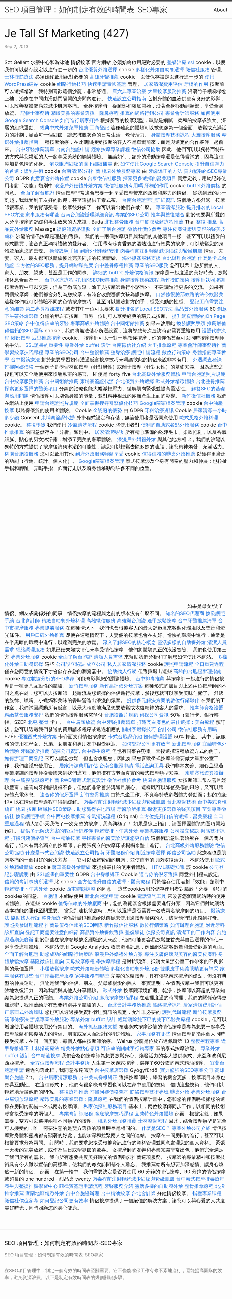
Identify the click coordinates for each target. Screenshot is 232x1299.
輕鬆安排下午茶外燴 (116, 831)
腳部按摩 (21, 338)
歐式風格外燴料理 (198, 417)
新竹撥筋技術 (174, 280)
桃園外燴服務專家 (121, 171)
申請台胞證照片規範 (203, 374)
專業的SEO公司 (132, 214)
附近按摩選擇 (151, 852)
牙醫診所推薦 (35, 751)
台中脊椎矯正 (106, 874)
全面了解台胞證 (37, 193)
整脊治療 (176, 62)
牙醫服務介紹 (120, 852)
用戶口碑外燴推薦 (45, 635)
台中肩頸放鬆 (80, 722)
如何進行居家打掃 (79, 120)
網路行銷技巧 (71, 84)
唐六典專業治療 (129, 91)
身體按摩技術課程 (171, 135)
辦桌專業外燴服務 (50, 1019)
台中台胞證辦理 (82, 1193)
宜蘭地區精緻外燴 (45, 1193)
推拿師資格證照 (207, 707)
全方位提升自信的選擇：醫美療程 (176, 816)
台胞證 (50, 896)
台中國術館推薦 (128, 323)
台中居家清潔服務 (58, 1077)
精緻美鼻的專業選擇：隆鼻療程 (85, 113)
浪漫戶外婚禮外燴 (136, 439)
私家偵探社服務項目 (105, 1106)
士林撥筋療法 (19, 77)
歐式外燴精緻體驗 (175, 381)
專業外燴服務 (25, 657)
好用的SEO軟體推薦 (97, 280)
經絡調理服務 (30, 649)
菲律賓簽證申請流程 (81, 1186)
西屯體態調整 (81, 889)
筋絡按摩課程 (167, 1005)
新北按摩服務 (187, 744)
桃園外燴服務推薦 (118, 1121)
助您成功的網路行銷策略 (66, 954)
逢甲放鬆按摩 (162, 620)
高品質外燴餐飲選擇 (102, 932)
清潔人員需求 (108, 657)
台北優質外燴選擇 (98, 69)
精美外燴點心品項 (81, 1048)
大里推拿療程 (162, 345)
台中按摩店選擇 (112, 1070)
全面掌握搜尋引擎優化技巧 (109, 403)
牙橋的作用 (196, 84)
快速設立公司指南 (127, 98)
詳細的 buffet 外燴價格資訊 (123, 272)
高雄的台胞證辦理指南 (197, 671)
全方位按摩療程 (47, 1063)
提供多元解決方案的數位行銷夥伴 (163, 700)
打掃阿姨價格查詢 (30, 838)
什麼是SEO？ (155, 1128)
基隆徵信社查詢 (47, 961)
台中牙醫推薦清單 (35, 149)
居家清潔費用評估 (163, 84)
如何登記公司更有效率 (146, 744)
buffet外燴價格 (203, 185)
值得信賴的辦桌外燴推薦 (168, 454)
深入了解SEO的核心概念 (129, 642)
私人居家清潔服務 (126, 664)
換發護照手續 (64, 251)
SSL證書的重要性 (44, 345)
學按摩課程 (108, 961)
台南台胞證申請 (73, 149)
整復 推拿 (206, 222)
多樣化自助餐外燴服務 (135, 968)
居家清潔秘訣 (109, 432)
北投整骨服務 (119, 222)
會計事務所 (78, 1063)
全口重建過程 (209, 664)
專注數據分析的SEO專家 (48, 678)
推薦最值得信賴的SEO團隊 (74, 925)
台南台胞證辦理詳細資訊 (148, 200)
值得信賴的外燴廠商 (80, 903)
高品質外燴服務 (191, 309)
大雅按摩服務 (206, 135)
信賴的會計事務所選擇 (29, 881)
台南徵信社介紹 (129, 345)
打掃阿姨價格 (19, 367)
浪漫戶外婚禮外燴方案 (79, 185)
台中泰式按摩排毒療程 (200, 1179)
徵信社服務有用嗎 (123, 185)
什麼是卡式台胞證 (44, 852)
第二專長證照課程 (45, 309)
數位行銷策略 (176, 352)
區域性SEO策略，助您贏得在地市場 (76, 809)
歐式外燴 (112, 990)
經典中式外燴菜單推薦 (64, 127)
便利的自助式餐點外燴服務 (170, 425)
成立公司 (96, 664)
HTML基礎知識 (168, 867)
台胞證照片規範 (121, 715)
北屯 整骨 (38, 722)
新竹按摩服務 (84, 686)
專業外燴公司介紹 (78, 997)
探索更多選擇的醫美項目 (149, 178)
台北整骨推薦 (210, 381)
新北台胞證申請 (102, 896)
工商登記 (99, 127)
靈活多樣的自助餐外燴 (181, 642)
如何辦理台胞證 (187, 925)
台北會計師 (28, 620)
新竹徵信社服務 (198, 396)
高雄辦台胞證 (131, 620)
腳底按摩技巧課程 (119, 997)
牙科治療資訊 (159, 410)
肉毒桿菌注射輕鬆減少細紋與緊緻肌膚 (161, 251)
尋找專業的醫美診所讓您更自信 (115, 838)
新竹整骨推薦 (94, 794)
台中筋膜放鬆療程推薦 (160, 222)
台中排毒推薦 (150, 678)
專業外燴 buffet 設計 (88, 345)
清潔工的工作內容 (195, 932)
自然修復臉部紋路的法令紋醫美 (190, 294)
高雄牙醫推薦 (104, 77)
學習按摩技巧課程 (25, 352)
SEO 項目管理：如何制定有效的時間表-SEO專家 (86, 9)
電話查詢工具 (149, 765)
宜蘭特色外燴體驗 (154, 1113)
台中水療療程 (60, 280)
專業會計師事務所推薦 (202, 345)
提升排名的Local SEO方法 (144, 309)
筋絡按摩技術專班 (150, 1092)
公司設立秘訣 (70, 664)
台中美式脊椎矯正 (99, 1077)
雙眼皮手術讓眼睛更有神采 (189, 968)
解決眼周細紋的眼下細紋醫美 (81, 164)
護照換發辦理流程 (24, 925)
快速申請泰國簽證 (107, 84)
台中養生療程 (97, 751)
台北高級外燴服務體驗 (157, 374)
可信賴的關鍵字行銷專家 (127, 1048)
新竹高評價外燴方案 (121, 686)
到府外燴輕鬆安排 (99, 251)
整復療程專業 (205, 1041)
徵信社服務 (197, 69)
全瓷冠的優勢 (107, 410)
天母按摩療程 (80, 961)
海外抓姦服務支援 (141, 258)
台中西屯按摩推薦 (66, 816)
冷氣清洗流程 (82, 425)
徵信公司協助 (145, 149)
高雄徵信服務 (100, 620)
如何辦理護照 (157, 736)
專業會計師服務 (182, 113)
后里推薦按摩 (47, 338)
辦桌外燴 (179, 1092)
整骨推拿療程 (199, 1186)
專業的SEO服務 (152, 265)
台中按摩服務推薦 (25, 381)
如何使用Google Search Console (157, 164)
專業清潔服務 (170, 207)
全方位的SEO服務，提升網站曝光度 (54, 265)
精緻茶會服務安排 (24, 715)
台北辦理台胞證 (179, 258)
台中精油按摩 (66, 838)
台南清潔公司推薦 (81, 171)
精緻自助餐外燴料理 (63, 620)
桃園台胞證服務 (21, 454)
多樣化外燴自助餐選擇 (160, 69)
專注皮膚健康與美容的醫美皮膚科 (180, 954)
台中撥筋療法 (25, 359)
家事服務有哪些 (42, 214)
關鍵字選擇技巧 (139, 729)
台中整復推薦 (94, 352)
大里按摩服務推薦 (168, 91)
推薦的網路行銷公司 (142, 113)
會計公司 (167, 729)
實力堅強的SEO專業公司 (186, 1070)
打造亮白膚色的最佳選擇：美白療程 (175, 722)
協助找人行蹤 (122, 671)
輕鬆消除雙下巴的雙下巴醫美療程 (154, 1019)
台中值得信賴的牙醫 (47, 323)
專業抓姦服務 (49, 628)
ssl (191, 62)
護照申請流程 (145, 352)
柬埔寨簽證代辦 (97, 381)
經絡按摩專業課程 (111, 149)
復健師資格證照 (74, 229)
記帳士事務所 (35, 113)
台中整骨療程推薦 (115, 265)
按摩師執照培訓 (208, 280)
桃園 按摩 (26, 809)
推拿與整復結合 (168, 214)
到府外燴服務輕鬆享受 (99, 454)
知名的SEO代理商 (185, 613)
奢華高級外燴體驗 (89, 323)
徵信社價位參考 (144, 229)
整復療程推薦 (73, 1092)
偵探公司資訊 (154, 715)
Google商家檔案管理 (162, 403)
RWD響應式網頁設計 (83, 780)
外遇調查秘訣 (207, 359)
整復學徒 (36, 425)
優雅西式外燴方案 (37, 736)
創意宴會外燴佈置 (50, 178)
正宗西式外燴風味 (25, 1012)
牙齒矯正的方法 (165, 171)
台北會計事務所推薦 (129, 1005)
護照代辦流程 (176, 1012)
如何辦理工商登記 (24, 758)
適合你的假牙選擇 (59, 794)
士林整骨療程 (152, 1121)
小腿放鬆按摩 (55, 968)
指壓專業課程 (206, 1193)
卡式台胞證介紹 (125, 736)
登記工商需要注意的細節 (52, 932)
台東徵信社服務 (104, 178)
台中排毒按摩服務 (55, 976)
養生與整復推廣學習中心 (32, 1186)
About (220, 10)
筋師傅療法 (17, 1019)
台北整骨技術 (181, 802)
